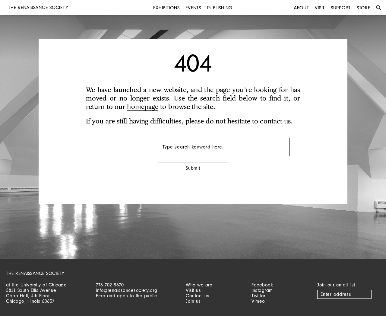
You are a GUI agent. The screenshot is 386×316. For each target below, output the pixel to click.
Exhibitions (166, 8)
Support (341, 8)
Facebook (262, 285)
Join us (193, 301)
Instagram (262, 290)
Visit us (193, 290)
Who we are (199, 285)
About (301, 8)
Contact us (197, 295)
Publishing (220, 8)
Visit (320, 8)
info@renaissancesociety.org (126, 290)
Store (363, 8)
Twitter (259, 295)
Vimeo (258, 301)
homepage (142, 107)
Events (193, 8)
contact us (275, 121)
